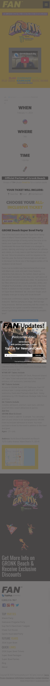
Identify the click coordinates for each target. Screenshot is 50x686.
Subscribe (38, 355)
